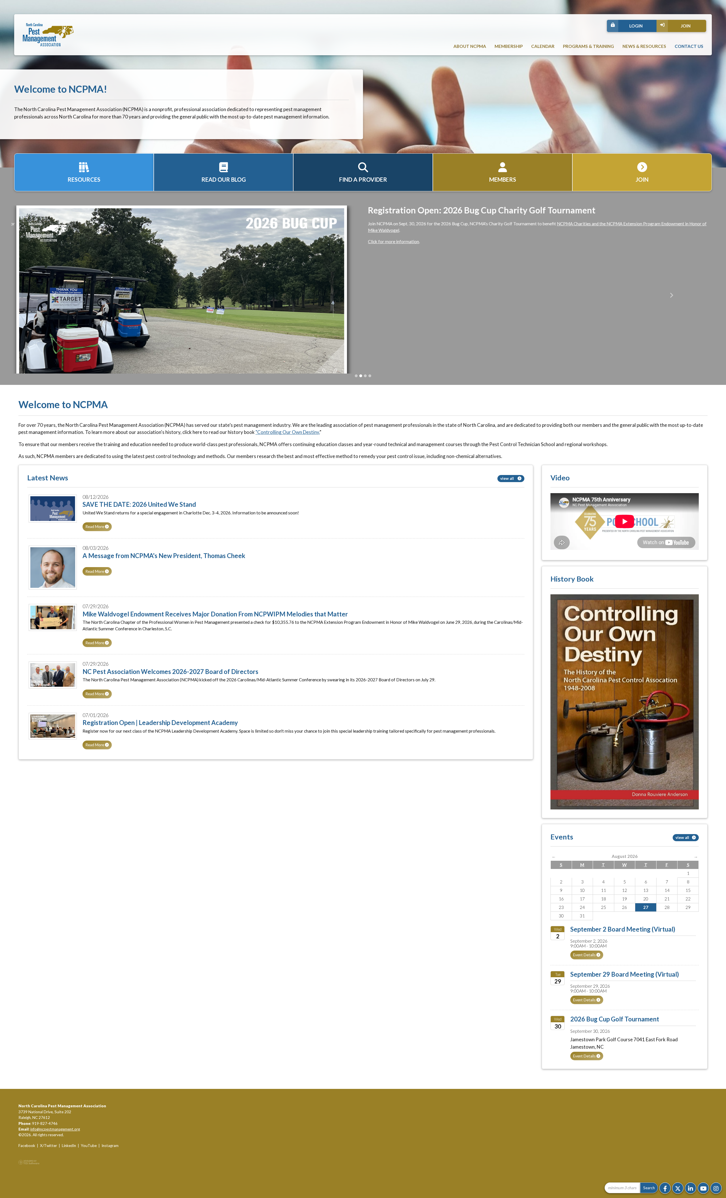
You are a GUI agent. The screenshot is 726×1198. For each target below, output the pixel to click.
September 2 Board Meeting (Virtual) (622, 949)
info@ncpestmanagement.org (55, 1149)
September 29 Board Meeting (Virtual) (624, 994)
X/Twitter (48, 1165)
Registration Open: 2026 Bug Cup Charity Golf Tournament (476, 210)
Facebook (26, 1165)
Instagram (110, 1165)
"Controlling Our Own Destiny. (288, 452)
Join (686, 25)
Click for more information (388, 241)
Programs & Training (588, 46)
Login (636, 25)
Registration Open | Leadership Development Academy (160, 743)
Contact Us (689, 46)
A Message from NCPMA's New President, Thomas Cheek (164, 576)
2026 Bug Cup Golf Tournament (614, 1039)
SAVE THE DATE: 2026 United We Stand (139, 525)
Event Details (584, 975)
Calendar (542, 46)
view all (507, 498)
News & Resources (644, 46)
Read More (95, 547)
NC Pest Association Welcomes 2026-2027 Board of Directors (170, 692)
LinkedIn (69, 1165)
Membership (509, 46)
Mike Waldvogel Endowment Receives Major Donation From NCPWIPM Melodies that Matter (215, 634)
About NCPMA (469, 46)
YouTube (89, 1165)
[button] (54, 305)
